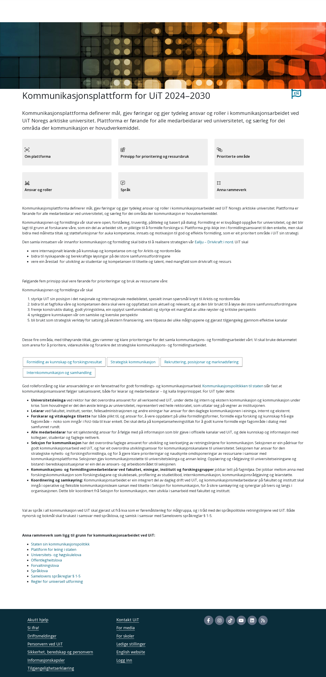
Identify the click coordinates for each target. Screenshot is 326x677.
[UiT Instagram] (219, 620)
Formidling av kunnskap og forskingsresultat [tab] (64, 361)
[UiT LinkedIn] (252, 620)
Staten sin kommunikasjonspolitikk (60, 544)
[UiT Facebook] (208, 620)
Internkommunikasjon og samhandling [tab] (59, 372)
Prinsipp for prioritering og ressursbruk (155, 156)
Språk (125, 189)
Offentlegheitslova (46, 560)
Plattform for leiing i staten (53, 549)
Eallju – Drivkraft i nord (214, 242)
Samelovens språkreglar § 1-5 (56, 576)
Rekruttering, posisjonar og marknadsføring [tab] (201, 361)
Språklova (39, 570)
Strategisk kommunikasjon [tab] (133, 361)
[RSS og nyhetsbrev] (263, 620)
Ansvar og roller (38, 189)
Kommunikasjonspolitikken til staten (232, 385)
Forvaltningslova (45, 565)
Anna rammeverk (231, 189)
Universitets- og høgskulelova (56, 554)
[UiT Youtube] (241, 620)
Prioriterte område (233, 156)
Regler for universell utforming (57, 581)
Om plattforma (38, 156)
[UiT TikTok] (230, 620)
